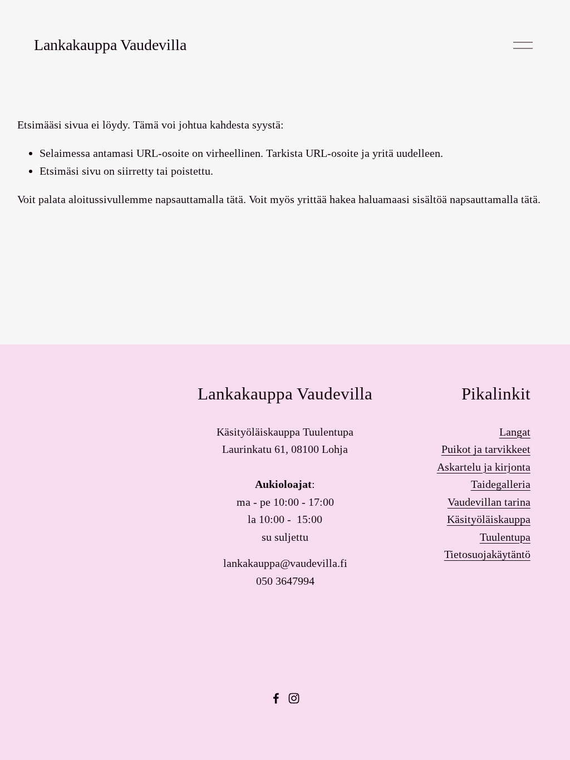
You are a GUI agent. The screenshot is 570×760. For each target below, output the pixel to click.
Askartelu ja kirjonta (483, 467)
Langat (514, 432)
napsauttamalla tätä (199, 199)
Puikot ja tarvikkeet (485, 449)
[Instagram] (293, 698)
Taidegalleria (500, 484)
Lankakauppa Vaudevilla (110, 44)
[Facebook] (276, 698)
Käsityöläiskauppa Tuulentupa (488, 528)
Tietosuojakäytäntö (487, 554)
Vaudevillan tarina (489, 502)
